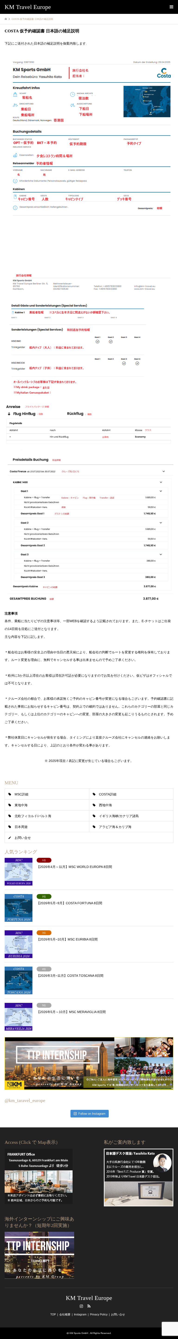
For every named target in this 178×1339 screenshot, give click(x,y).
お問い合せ (23, 838)
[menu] (171, 7)
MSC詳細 (21, 794)
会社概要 (64, 1314)
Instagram (81, 1306)
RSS (89, 1306)
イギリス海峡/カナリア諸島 (119, 816)
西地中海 (105, 805)
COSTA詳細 (107, 794)
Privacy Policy (99, 1314)
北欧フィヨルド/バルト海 (33, 816)
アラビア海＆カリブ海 (115, 827)
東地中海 (21, 805)
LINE (96, 1306)
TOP (53, 1314)
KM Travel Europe (89, 1298)
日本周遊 (21, 827)
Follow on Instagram (91, 1113)
